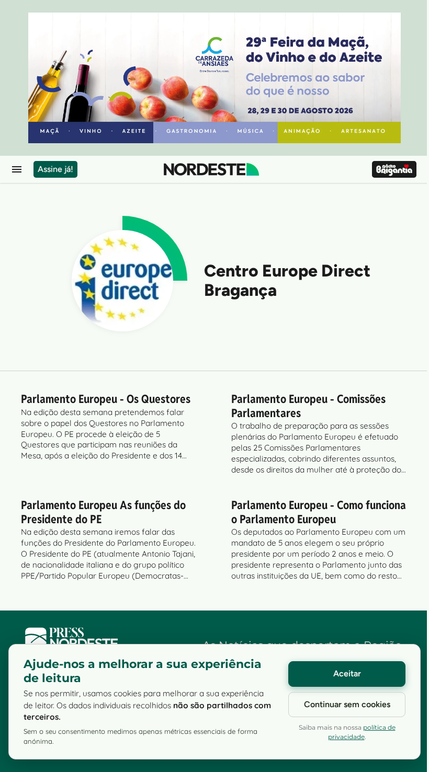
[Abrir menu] (16, 169)
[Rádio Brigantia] (394, 169)
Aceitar (347, 673)
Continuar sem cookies (347, 704)
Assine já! (55, 169)
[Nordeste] (211, 169)
